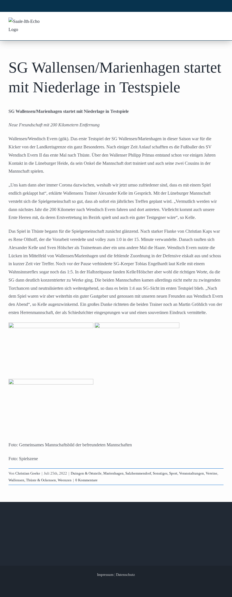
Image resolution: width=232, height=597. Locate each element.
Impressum (105, 574)
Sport (173, 473)
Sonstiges (160, 473)
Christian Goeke (27, 473)
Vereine (211, 473)
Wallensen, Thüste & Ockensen (32, 480)
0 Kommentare (86, 480)
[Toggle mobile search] (210, 22)
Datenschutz (125, 574)
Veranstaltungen (191, 473)
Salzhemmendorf (138, 473)
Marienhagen (113, 473)
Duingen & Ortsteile (86, 473)
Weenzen (65, 480)
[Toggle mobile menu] (220, 22)
